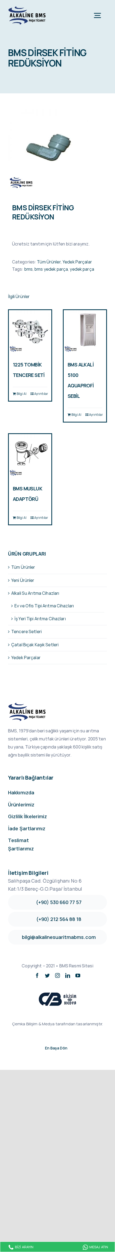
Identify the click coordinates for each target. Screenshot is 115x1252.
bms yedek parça (51, 269)
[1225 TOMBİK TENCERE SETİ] (30, 331)
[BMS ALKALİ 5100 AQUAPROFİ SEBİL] (85, 331)
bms (28, 269)
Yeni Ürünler (22, 580)
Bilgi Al (21, 393)
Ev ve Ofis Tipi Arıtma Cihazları (44, 606)
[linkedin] (67, 975)
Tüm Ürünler (48, 262)
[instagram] (57, 975)
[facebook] (37, 975)
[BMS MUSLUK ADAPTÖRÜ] (30, 455)
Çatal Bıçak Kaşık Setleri (35, 645)
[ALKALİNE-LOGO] (28, 7)
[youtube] (77, 975)
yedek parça (82, 269)
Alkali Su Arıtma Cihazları (35, 593)
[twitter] (47, 975)
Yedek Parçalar (77, 262)
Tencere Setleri (26, 631)
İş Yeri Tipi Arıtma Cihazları (40, 619)
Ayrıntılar (40, 393)
